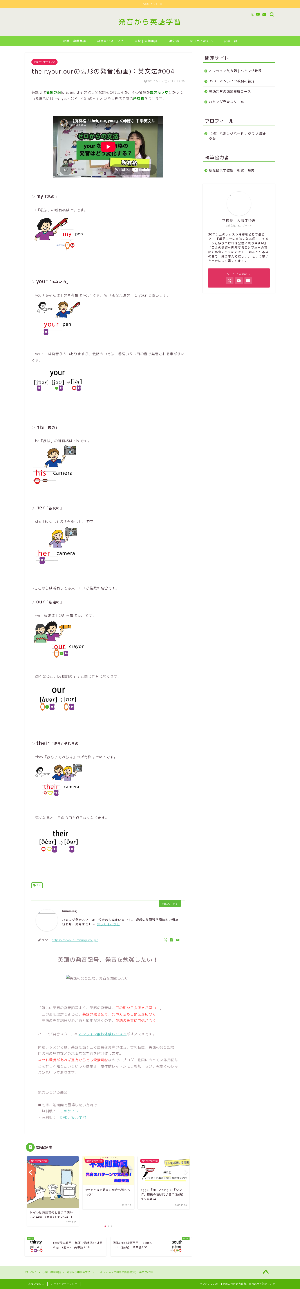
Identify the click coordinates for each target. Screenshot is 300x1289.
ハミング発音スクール (226, 102)
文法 (38, 885)
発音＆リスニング (110, 41)
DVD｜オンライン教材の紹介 (232, 81)
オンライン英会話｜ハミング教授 (235, 71)
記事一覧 (230, 41)
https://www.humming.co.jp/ (75, 940)
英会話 (174, 41)
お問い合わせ (36, 1283)
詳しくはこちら (108, 924)
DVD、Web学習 (73, 1117)
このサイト (69, 1111)
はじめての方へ (201, 41)
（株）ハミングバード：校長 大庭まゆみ (237, 136)
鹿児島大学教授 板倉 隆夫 (232, 170)
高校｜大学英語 (145, 41)
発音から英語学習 (150, 21)
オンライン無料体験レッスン (103, 1034)
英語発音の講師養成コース (230, 91)
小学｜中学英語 (74, 41)
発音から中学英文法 (44, 62)
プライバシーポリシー (64, 1283)
